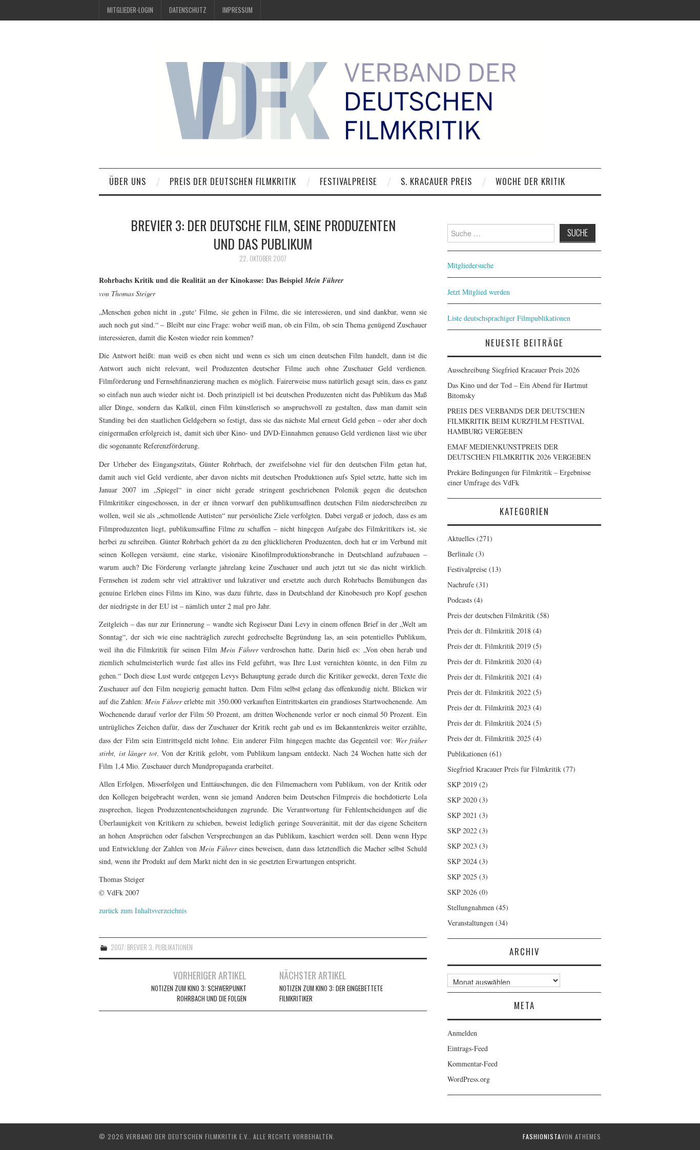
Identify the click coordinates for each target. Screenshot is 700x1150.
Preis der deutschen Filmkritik (233, 181)
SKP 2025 (462, 876)
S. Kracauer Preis (436, 181)
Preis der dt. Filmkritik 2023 (489, 707)
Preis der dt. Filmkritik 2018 (489, 630)
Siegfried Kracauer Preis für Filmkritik (504, 769)
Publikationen (174, 947)
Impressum (237, 10)
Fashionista (542, 1136)
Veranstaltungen (470, 923)
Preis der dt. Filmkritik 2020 (489, 661)
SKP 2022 (462, 830)
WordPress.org (468, 1079)
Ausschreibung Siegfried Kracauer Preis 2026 (513, 370)
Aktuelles (461, 538)
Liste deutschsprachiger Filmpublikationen (508, 318)
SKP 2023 (462, 846)
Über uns (127, 181)
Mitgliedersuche (470, 265)
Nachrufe (460, 584)
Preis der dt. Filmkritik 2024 (489, 723)
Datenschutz (188, 10)
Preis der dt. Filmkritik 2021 (489, 677)
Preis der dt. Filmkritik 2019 (489, 646)
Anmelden (462, 1033)
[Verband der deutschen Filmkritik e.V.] (350, 99)
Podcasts (459, 600)
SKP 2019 (462, 784)
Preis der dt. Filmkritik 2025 (489, 738)
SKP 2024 (462, 861)
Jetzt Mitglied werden (478, 292)
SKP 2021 (462, 815)
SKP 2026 (462, 892)
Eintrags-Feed (467, 1048)
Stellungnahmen (470, 907)
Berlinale (460, 554)
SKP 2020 (462, 800)
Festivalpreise (348, 181)
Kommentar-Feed (472, 1064)
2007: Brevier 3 (131, 947)
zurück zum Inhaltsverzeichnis (143, 910)
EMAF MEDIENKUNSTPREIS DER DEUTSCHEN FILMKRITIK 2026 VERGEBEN (519, 452)
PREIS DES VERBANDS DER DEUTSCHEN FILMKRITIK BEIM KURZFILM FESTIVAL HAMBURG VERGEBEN (516, 421)
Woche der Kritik (530, 181)
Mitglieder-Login (130, 10)
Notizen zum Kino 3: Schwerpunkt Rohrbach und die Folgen (198, 993)
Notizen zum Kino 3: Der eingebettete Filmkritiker (331, 993)
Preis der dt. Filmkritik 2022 (489, 692)
